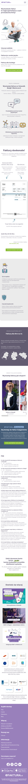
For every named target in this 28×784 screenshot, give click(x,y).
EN (14, 243)
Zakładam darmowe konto (14, 575)
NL (18, 243)
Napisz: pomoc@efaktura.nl (7, 758)
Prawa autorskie (5, 747)
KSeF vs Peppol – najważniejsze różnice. (14, 625)
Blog (2, 716)
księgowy (7, 435)
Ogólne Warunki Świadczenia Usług (10, 745)
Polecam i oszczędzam (6, 723)
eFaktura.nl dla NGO (6, 726)
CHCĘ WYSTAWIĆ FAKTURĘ (14, 70)
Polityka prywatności (6, 742)
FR (12, 243)
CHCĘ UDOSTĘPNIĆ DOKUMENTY (14, 443)
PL (16, 243)
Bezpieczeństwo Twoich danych (9, 749)
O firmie (3, 735)
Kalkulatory (4, 714)
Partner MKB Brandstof (7, 728)
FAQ (2, 709)
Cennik (3, 712)
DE (10, 243)
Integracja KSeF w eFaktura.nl (14, 644)
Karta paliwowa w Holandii (14, 605)
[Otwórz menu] (25, 2)
